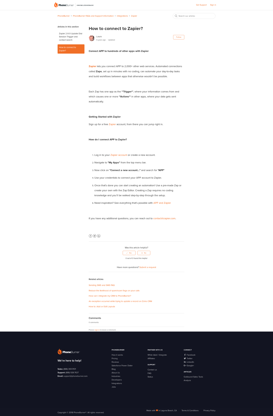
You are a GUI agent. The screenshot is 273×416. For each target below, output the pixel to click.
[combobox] (194, 16)
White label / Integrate (157, 355)
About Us (116, 372)
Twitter (94, 236)
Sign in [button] (213, 5)
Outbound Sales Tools (193, 377)
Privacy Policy (209, 410)
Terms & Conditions (190, 410)
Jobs (114, 387)
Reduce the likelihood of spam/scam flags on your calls (114, 290)
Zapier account (118, 155)
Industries (116, 376)
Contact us (152, 370)
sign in (97, 330)
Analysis (187, 380)
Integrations (122, 16)
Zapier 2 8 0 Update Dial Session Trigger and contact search (70, 36)
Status (150, 377)
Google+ (190, 365)
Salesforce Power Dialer (122, 365)
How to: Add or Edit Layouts (102, 306)
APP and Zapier (162, 202)
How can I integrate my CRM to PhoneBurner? (110, 296)
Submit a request (147, 267)
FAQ (149, 373)
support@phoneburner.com (75, 376)
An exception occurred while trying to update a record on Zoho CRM (120, 301)
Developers (117, 380)
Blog (114, 369)
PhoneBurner (64, 16)
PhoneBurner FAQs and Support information (93, 16)
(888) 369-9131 (69, 369)
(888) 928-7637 (72, 372)
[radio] (129, 253)
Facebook (90, 236)
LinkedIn (99, 236)
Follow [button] (178, 37)
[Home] (73, 6)
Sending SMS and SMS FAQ (102, 285)
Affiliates (151, 358)
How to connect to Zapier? (67, 49)
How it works (117, 355)
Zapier (134, 16)
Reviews (115, 362)
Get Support (201, 5)
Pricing (115, 358)
